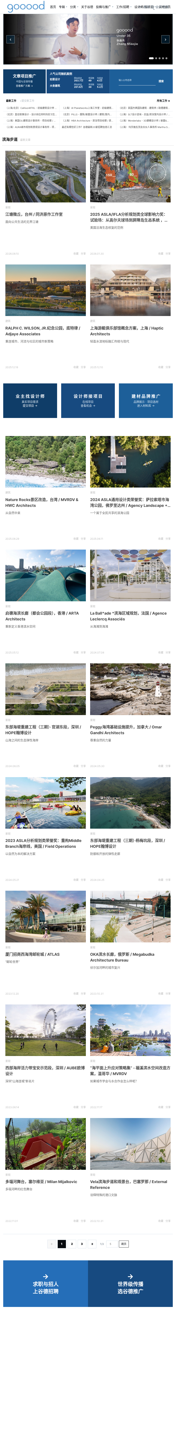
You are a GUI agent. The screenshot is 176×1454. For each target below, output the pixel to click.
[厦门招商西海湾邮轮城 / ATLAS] (45, 916)
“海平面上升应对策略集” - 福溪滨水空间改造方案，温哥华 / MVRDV (130, 1071)
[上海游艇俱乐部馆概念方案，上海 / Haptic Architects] (130, 290)
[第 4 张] (163, 58)
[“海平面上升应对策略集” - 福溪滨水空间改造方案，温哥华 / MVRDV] (130, 1030)
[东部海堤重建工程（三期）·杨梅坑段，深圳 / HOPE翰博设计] (130, 803)
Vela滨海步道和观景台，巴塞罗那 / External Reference (128, 1184)
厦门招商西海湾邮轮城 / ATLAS (32, 954)
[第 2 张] (156, 58)
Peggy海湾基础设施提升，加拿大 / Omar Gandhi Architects (126, 730)
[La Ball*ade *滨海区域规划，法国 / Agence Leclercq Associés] (130, 575)
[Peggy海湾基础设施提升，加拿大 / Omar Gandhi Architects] (130, 689)
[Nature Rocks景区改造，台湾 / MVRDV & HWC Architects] (45, 462)
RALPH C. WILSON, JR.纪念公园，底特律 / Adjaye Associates (42, 331)
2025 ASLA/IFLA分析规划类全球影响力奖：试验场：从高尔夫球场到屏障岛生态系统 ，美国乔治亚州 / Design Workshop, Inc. (129, 217)
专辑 (62, 7)
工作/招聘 (122, 7)
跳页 (123, 1244)
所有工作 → (163, 100)
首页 (53, 7)
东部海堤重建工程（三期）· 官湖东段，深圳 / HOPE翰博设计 (43, 730)
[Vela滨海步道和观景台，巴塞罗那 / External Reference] (130, 1144)
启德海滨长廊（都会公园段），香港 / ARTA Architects (42, 616)
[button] (162, 6)
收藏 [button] (76, 253)
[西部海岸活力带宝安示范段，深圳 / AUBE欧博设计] (45, 1030)
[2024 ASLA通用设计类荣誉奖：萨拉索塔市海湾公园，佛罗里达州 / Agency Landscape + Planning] (130, 462)
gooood (26, 7)
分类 (73, 7)
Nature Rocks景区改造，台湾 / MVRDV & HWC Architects (41, 502)
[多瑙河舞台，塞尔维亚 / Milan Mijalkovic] (45, 1144)
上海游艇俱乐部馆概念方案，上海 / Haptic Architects (127, 331)
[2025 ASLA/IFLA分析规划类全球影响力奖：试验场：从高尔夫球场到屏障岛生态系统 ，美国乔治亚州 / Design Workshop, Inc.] (130, 176)
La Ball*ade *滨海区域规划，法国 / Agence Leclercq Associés (128, 616)
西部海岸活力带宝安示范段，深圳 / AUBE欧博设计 (45, 1071)
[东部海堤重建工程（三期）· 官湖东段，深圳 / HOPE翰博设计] (45, 689)
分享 (83, 253)
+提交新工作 (27, 100)
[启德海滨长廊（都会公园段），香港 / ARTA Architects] (45, 575)
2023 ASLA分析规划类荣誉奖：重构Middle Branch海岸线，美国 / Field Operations (43, 843)
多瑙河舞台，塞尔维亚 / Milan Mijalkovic (41, 1181)
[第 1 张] (151, 58)
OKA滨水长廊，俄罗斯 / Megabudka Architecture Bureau (122, 957)
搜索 (161, 81)
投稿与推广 (103, 7)
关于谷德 (87, 7)
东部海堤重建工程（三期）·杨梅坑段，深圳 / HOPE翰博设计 (127, 843)
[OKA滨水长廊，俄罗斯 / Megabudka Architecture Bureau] (130, 916)
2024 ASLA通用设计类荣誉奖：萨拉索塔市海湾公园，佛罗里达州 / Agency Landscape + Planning (129, 502)
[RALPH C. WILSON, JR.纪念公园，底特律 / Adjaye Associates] (45, 290)
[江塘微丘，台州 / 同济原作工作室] (45, 176)
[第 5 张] (166, 58)
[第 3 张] (160, 58)
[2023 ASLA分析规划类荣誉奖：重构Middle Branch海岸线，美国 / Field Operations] (45, 803)
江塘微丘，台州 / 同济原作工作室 (34, 214)
